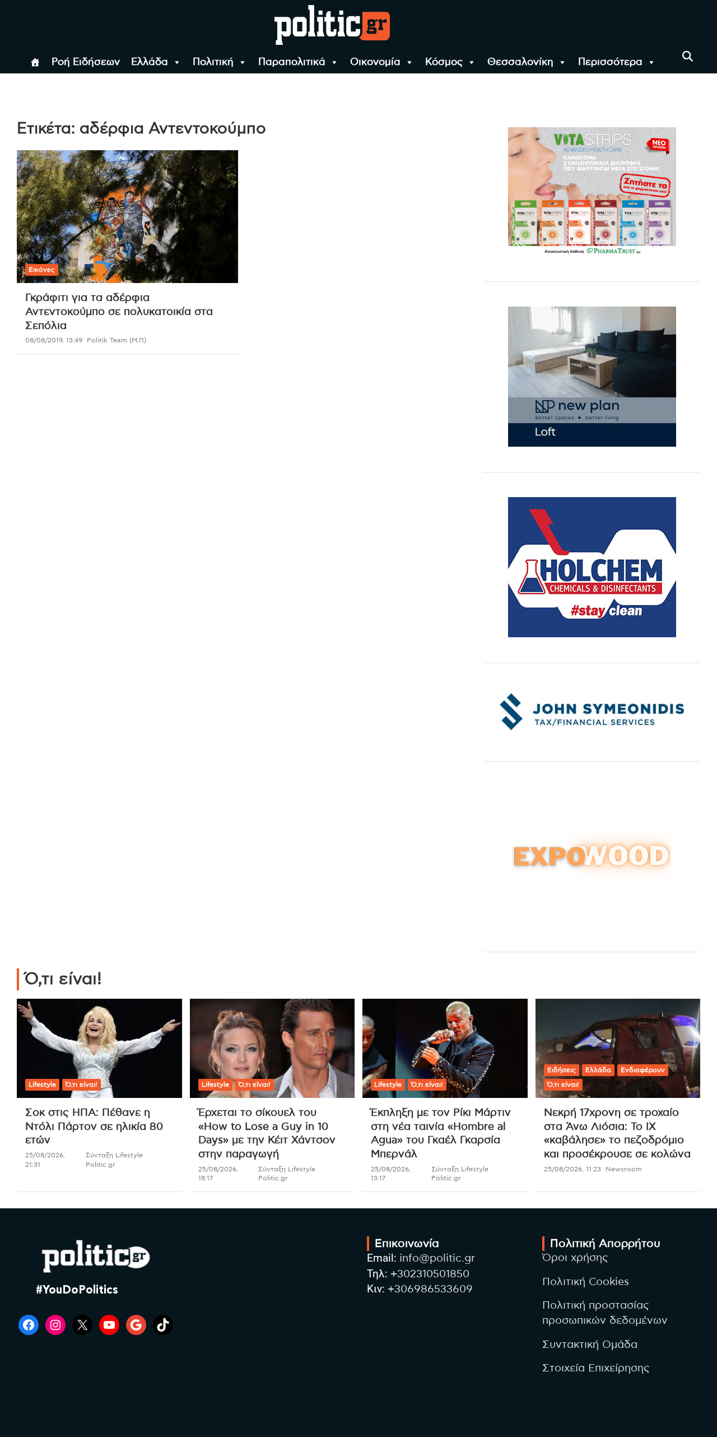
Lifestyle (42, 1084)
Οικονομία (375, 62)
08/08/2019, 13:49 (53, 340)
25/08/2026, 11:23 (572, 1169)
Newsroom (624, 1169)
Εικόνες (42, 269)
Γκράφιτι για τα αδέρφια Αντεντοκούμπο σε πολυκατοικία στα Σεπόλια (119, 312)
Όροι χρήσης (575, 1258)
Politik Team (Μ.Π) (116, 340)
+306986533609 (430, 1289)
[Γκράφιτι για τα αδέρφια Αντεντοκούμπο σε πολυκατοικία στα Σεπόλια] (127, 217)
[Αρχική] (35, 62)
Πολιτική (213, 62)
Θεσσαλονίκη (520, 62)
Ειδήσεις (561, 1070)
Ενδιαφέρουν (643, 1070)
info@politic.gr (437, 1258)
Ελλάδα (149, 62)
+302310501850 (429, 1274)
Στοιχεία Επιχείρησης (596, 1368)
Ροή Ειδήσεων (86, 62)
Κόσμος (444, 62)
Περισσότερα (610, 62)
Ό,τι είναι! (81, 1084)
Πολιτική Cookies (585, 1282)
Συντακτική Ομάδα (589, 1344)
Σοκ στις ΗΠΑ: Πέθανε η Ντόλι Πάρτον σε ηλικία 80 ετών (94, 1126)
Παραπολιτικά (291, 62)
